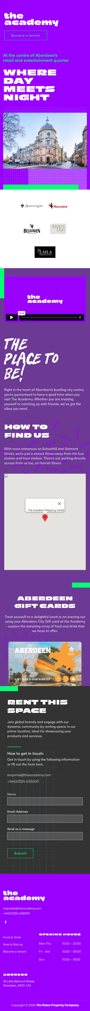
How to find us (13, 944)
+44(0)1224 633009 (23, 781)
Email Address (17, 811)
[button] (45, 518)
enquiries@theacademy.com (29, 775)
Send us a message (21, 829)
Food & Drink (12, 937)
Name (11, 794)
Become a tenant (25, 35)
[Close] (59, 504)
